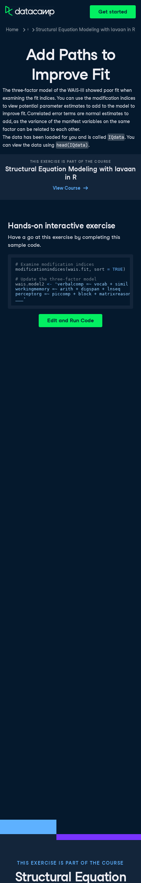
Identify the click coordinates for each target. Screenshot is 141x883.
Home (12, 29)
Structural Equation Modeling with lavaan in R (85, 29)
